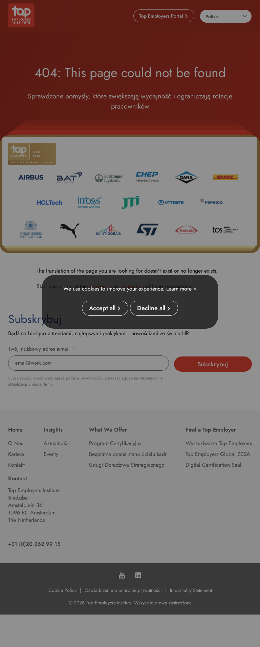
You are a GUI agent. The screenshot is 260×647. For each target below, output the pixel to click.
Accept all (102, 308)
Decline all (151, 308)
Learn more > (181, 289)
